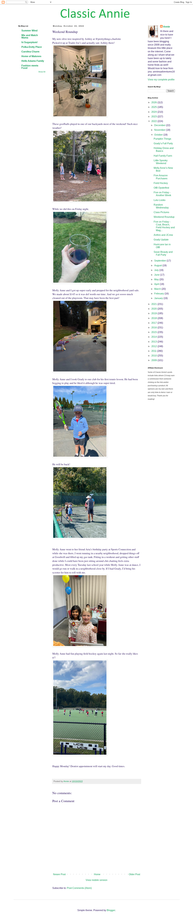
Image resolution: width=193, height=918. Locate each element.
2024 (154, 112)
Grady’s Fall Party (163, 143)
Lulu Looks (159, 200)
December (160, 125)
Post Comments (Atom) (79, 888)
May (156, 279)
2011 (154, 351)
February (159, 293)
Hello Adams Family (32, 61)
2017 (154, 323)
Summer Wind (29, 30)
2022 (154, 121)
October (158, 134)
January (158, 298)
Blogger (111, 910)
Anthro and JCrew (163, 235)
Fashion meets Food (29, 66)
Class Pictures (161, 212)
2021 (154, 304)
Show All (41, 72)
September (160, 260)
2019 (154, 313)
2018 (154, 318)
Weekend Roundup (164, 217)
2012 (154, 346)
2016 (154, 327)
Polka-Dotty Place (31, 47)
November (160, 130)
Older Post (134, 874)
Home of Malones (31, 56)
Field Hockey (161, 183)
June (157, 274)
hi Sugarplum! (29, 42)
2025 (154, 107)
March (157, 289)
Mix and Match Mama (29, 36)
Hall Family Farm (163, 155)
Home (97, 874)
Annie (166, 26)
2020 (154, 308)
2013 (154, 341)
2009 (154, 360)
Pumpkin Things (162, 138)
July (156, 270)
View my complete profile (161, 79)
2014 (154, 337)
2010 (154, 355)
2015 (154, 332)
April (157, 284)
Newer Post (59, 874)
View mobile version (96, 880)
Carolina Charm (30, 51)
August (158, 265)
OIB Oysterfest (161, 187)
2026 (154, 102)
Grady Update (161, 239)
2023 (154, 116)
